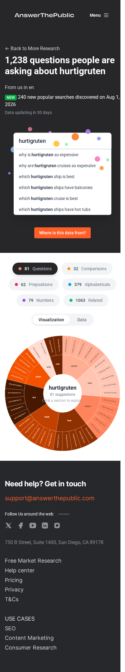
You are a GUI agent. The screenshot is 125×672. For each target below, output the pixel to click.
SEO (10, 628)
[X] (8, 525)
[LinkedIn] (45, 525)
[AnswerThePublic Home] (44, 15)
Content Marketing (29, 638)
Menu (95, 15)
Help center (20, 570)
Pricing (13, 580)
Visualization (51, 319)
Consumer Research (31, 647)
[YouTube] (32, 525)
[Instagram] (57, 525)
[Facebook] (20, 525)
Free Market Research (33, 560)
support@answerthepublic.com (49, 498)
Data (81, 319)
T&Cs (12, 599)
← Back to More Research (32, 48)
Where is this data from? (62, 232)
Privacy (14, 589)
